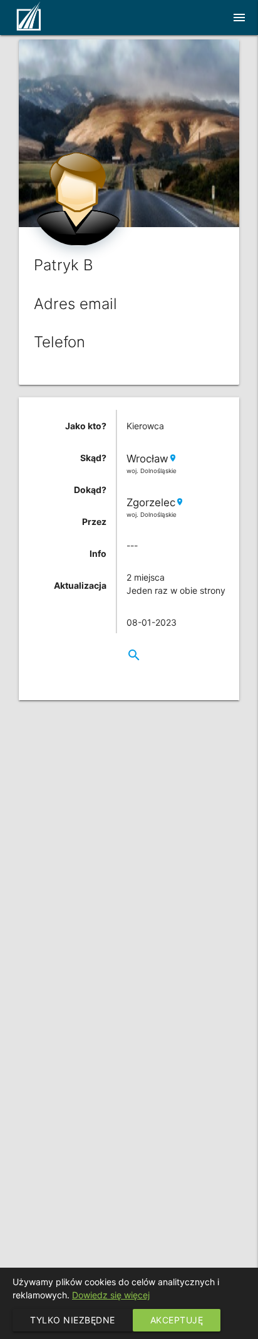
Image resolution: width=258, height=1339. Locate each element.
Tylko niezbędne (72, 1320)
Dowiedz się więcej (111, 1295)
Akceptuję (177, 1320)
